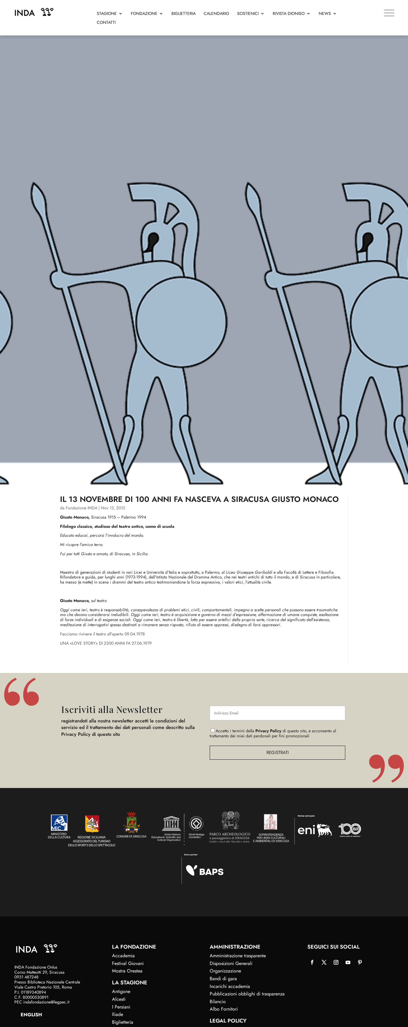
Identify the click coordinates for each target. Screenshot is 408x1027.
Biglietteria (183, 13)
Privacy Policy (268, 731)
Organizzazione (225, 970)
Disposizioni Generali (231, 963)
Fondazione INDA (81, 508)
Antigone (121, 991)
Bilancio (218, 1001)
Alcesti (118, 999)
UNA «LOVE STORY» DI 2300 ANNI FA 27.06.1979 (106, 643)
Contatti (106, 22)
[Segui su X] (324, 962)
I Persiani (121, 1006)
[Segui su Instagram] (336, 962)
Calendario (216, 13)
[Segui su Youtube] (348, 962)
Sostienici (248, 13)
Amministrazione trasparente (238, 955)
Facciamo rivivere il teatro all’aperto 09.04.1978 (102, 634)
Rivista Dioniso (289, 13)
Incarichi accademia (230, 986)
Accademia (123, 955)
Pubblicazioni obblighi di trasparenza (247, 993)
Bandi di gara (223, 978)
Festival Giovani (128, 963)
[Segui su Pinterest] (360, 962)
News (325, 13)
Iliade (117, 1014)
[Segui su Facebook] (312, 962)
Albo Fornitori (224, 1009)
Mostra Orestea (127, 970)
